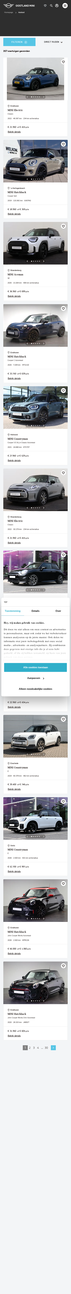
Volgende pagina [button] (53, 1047)
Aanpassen (33, 678)
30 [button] (46, 1047)
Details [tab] (36, 610)
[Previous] (27, 97)
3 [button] (34, 1047)
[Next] (43, 97)
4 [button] (38, 1047)
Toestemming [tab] (12, 610)
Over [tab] (58, 610)
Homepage (8, 12)
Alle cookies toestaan (35, 667)
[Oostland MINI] (56, 5)
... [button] (42, 1047)
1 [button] (25, 1047)
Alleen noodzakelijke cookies (35, 688)
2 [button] (30, 1047)
